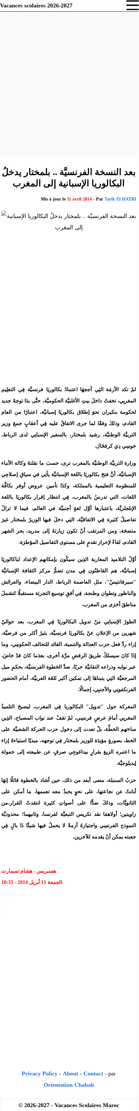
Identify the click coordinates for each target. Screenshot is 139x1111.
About (70, 1073)
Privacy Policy (40, 1073)
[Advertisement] (69, 82)
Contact (93, 1073)
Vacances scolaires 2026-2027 (36, 5)
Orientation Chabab (69, 1085)
